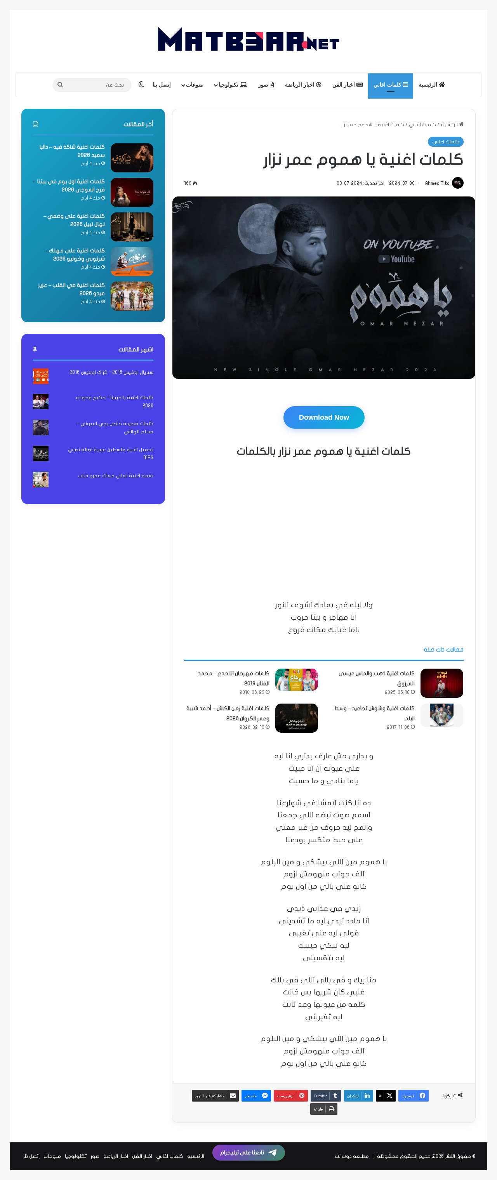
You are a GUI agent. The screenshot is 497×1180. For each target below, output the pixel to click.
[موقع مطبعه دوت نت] (248, 41)
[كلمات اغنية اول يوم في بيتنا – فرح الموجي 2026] (132, 192)
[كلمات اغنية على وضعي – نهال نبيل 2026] (132, 227)
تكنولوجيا (229, 85)
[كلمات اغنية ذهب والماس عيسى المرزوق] (442, 683)
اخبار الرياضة (300, 85)
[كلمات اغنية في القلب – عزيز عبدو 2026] (132, 296)
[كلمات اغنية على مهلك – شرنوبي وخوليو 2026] (132, 261)
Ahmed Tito (437, 183)
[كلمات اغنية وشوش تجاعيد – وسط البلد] (442, 715)
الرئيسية (429, 85)
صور (264, 85)
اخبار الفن (344, 85)
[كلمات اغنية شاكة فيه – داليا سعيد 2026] (132, 157)
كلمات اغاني (388, 85)
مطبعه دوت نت (352, 1156)
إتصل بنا (162, 85)
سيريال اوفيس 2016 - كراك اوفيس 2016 (111, 372)
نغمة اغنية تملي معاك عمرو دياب (115, 475)
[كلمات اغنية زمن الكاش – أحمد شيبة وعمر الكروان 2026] (296, 718)
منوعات (194, 85)
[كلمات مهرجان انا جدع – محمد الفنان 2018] (296, 680)
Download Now (324, 417)
